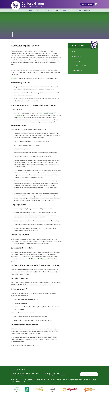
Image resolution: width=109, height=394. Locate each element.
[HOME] (23, 10)
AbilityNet (14, 78)
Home (12, 42)
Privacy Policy (15, 379)
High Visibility (28, 379)
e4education (21, 381)
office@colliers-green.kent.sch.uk (58, 375)
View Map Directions (89, 374)
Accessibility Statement (42, 379)
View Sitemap (57, 379)
